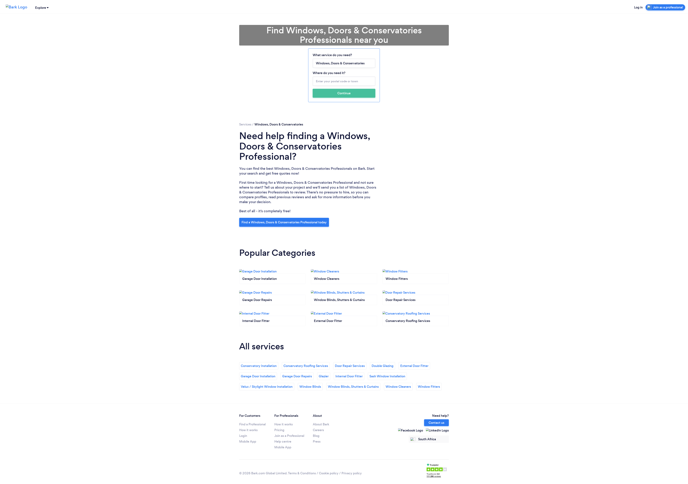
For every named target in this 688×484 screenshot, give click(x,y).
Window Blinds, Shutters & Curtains (353, 387)
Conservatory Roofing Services (305, 366)
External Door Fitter (414, 366)
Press (317, 441)
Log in (638, 7)
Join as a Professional (289, 436)
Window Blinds (310, 387)
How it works (248, 430)
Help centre (282, 441)
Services (245, 124)
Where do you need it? (329, 73)
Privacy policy (351, 473)
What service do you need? (332, 55)
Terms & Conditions (302, 473)
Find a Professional (252, 424)
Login (243, 436)
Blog (316, 436)
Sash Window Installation (387, 376)
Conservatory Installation (259, 366)
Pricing (279, 430)
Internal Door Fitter (349, 376)
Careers (318, 430)
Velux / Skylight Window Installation (267, 387)
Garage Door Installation (258, 376)
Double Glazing (382, 366)
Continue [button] (344, 93)
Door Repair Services (350, 366)
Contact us (436, 423)
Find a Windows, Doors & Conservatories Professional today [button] (284, 222)
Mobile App (247, 441)
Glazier (324, 376)
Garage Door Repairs (297, 376)
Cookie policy (328, 473)
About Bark (321, 424)
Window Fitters (429, 387)
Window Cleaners (398, 387)
